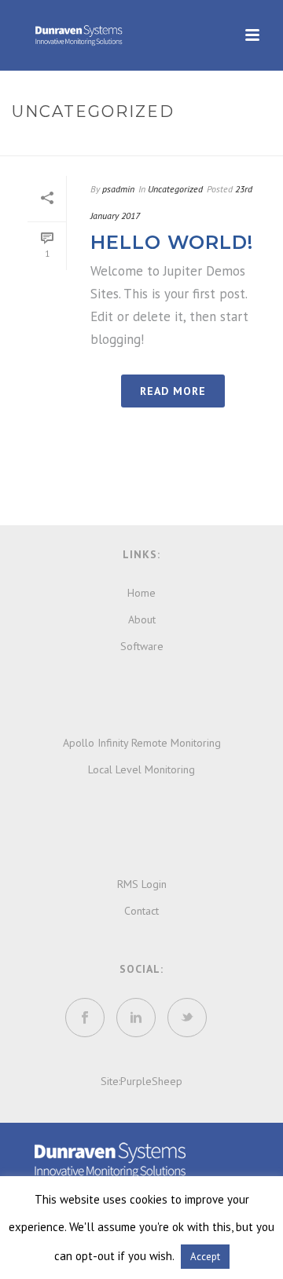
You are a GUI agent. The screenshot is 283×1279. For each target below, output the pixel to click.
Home (99, 145)
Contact (141, 911)
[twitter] (187, 1017)
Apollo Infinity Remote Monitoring (142, 743)
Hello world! (171, 242)
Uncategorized (175, 189)
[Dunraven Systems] (109, 1160)
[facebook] (85, 1017)
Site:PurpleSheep (141, 1081)
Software (142, 646)
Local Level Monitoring (141, 769)
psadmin (118, 189)
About (142, 619)
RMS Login (142, 884)
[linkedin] (136, 1017)
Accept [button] (205, 1256)
